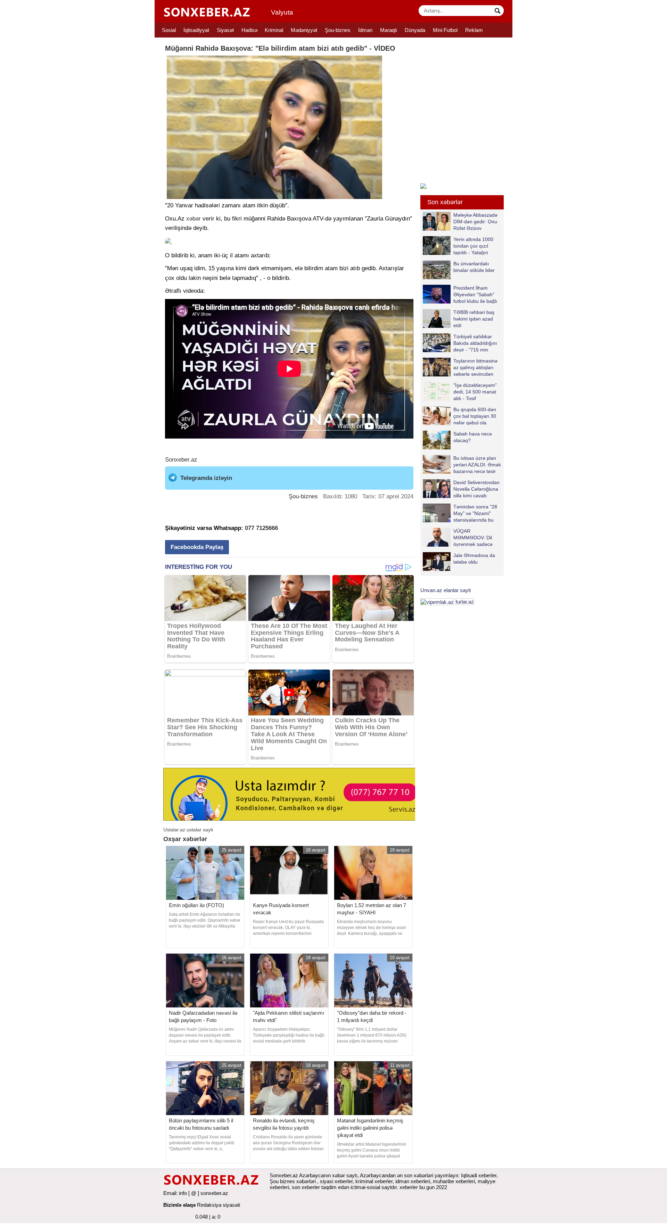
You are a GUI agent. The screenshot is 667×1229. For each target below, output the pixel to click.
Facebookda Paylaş (197, 547)
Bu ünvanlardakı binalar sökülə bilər (474, 267)
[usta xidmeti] (293, 794)
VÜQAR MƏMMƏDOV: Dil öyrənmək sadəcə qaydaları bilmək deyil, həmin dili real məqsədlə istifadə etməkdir (458, 537)
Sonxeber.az (181, 459)
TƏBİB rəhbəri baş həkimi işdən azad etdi (473, 318)
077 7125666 (261, 528)
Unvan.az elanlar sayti (445, 590)
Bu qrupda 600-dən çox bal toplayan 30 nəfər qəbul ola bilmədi (474, 416)
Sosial (169, 30)
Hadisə (249, 30)
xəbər (193, 218)
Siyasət (225, 30)
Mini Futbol (445, 30)
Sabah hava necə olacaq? (472, 437)
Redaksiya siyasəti (218, 1205)
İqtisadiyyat (196, 30)
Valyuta (282, 12)
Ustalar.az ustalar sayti (188, 829)
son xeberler (306, 1187)
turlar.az (465, 602)
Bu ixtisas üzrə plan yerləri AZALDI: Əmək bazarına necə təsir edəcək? (477, 464)
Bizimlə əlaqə (179, 1205)
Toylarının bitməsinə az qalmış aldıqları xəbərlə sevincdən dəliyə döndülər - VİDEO (460, 367)
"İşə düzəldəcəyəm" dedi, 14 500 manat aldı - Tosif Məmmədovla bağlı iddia (460, 391)
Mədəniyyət (304, 30)
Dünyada (415, 30)
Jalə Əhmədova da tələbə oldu (474, 559)
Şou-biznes (338, 30)
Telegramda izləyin (206, 478)
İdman (365, 30)
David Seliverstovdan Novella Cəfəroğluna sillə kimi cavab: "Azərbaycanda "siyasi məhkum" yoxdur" (461, 489)
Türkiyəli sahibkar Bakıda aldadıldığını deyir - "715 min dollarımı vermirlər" (475, 343)
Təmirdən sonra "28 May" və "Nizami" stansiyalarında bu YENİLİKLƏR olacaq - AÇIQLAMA (462, 513)
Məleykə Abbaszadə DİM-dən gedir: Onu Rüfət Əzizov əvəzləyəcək (475, 221)
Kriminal (274, 30)
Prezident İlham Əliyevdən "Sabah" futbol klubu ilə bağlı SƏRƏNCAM (475, 294)
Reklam (474, 30)
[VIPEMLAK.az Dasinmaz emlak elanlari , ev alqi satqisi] (437, 602)
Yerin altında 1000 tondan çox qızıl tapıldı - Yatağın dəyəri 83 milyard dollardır (458, 245)
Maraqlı (388, 30)
